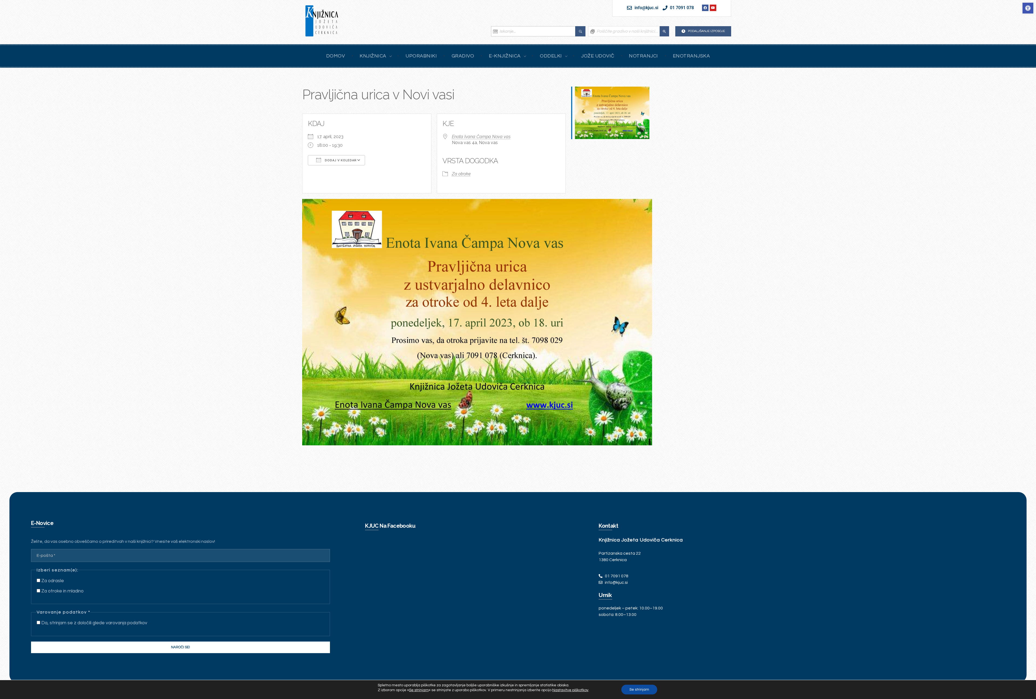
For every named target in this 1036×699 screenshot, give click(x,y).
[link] (1028, 8)
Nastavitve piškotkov (570, 690)
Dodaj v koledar (340, 160)
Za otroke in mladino (62, 591)
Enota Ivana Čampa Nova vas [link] (481, 136)
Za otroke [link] (461, 173)
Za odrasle (52, 580)
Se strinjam (639, 689)
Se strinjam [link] (419, 690)
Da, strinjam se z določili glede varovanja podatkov (93, 622)
